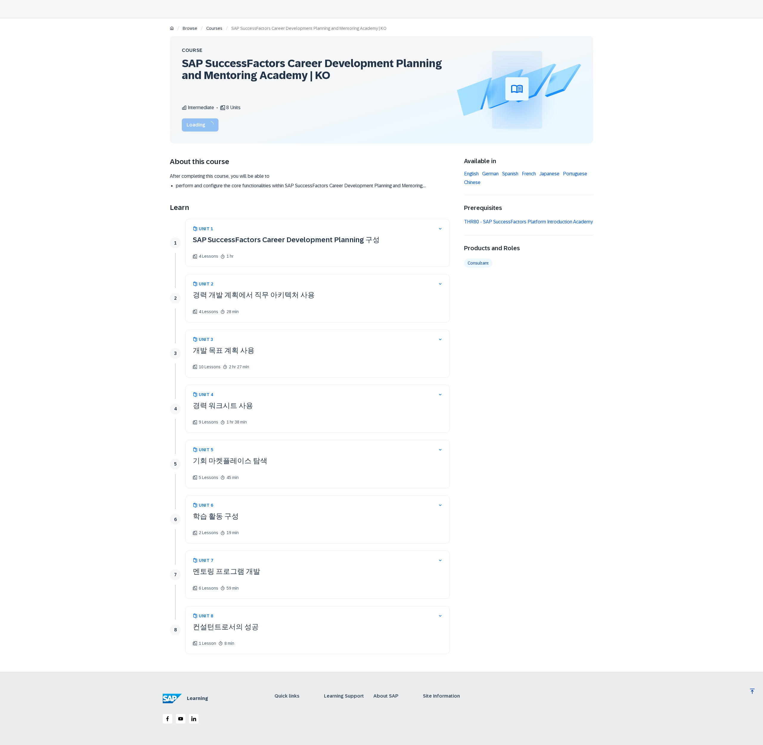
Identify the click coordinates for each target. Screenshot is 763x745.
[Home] (172, 28)
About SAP (385, 696)
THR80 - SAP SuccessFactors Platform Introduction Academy (528, 221)
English (471, 173)
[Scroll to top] (752, 691)
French (529, 173)
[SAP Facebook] (167, 719)
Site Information (441, 696)
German (490, 173)
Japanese (549, 173)
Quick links (287, 696)
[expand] (440, 229)
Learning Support (344, 696)
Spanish (510, 173)
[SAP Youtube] (180, 719)
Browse (190, 28)
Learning (197, 698)
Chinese (472, 182)
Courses (214, 28)
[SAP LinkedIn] (193, 719)
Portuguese (575, 173)
